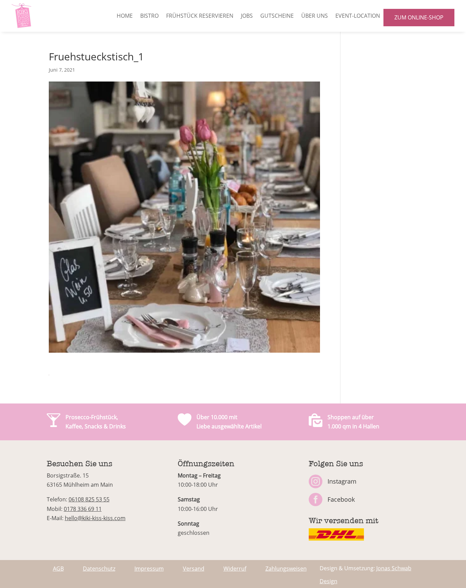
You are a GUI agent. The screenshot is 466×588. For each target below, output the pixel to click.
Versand (193, 568)
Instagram (341, 481)
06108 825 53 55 (89, 499)
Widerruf (234, 568)
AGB (58, 568)
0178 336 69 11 (83, 509)
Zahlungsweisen (286, 568)
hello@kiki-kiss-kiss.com (95, 518)
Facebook (341, 499)
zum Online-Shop (418, 17)
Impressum (149, 568)
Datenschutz (99, 568)
